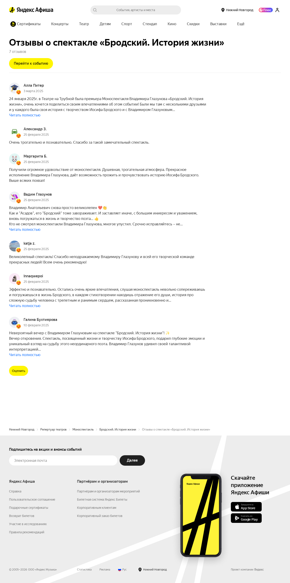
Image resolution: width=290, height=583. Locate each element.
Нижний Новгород (21, 429)
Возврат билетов (21, 516)
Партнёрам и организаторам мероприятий (108, 491)
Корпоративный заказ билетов (100, 516)
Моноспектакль (83, 429)
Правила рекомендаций (26, 532)
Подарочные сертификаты (28, 507)
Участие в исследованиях (28, 524)
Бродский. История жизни (117, 429)
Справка (15, 491)
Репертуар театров (53, 429)
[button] (241, 24)
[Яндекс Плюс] (266, 10)
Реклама (104, 569)
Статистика (84, 569)
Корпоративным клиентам (96, 507)
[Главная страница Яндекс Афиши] (12, 10)
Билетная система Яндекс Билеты (102, 499)
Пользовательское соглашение (32, 499)
